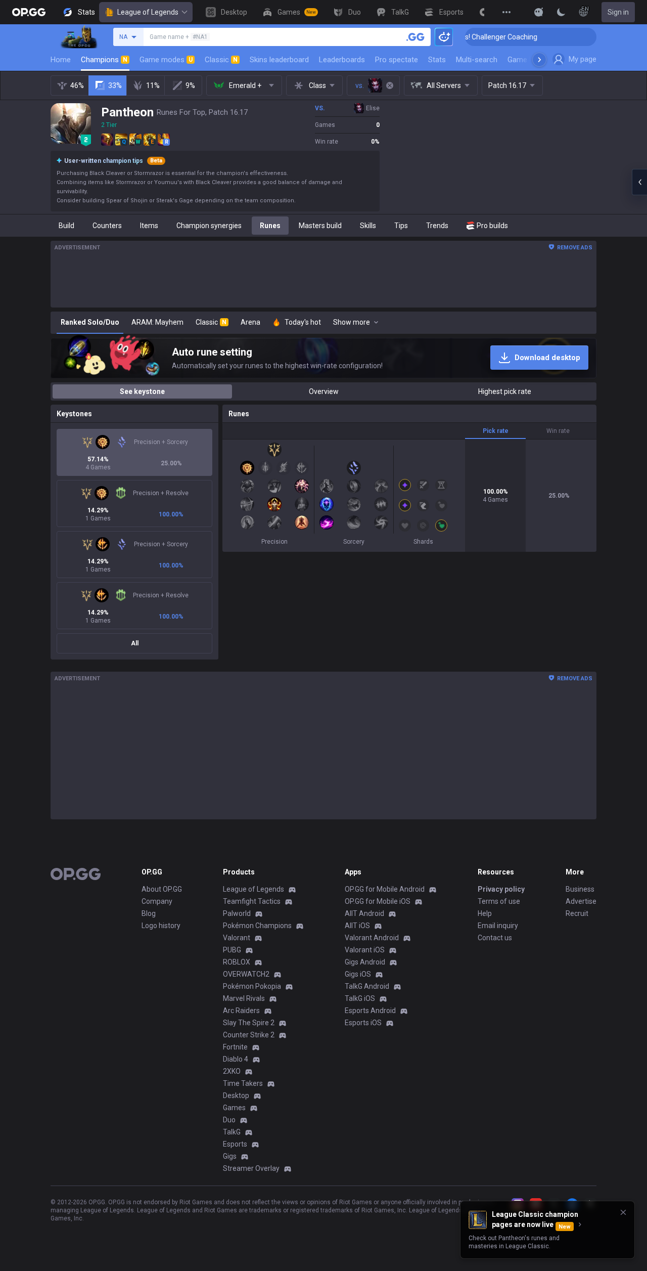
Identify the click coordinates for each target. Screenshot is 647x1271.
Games (234, 1108)
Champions (104, 59)
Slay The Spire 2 (248, 1023)
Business (580, 889)
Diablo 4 (235, 1059)
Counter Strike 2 (248, 1035)
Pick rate (496, 430)
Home (61, 59)
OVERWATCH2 (246, 974)
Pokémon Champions (257, 926)
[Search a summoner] (415, 37)
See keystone (142, 391)
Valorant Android (372, 938)
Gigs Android (365, 962)
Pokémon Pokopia (252, 986)
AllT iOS (357, 926)
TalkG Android (367, 986)
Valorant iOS (365, 950)
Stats (437, 59)
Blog (149, 913)
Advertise (581, 901)
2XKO (232, 1071)
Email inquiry (498, 926)
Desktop (236, 1095)
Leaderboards (342, 59)
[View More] (506, 12)
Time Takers (243, 1083)
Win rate (558, 430)
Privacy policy (501, 889)
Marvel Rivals (244, 998)
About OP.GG (162, 889)
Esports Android (370, 1010)
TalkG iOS (360, 998)
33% (115, 85)
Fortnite (235, 1047)
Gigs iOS (358, 974)
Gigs (230, 1156)
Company (157, 901)
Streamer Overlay (251, 1168)
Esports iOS (363, 1023)
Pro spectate (396, 59)
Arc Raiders (241, 1010)
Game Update (529, 59)
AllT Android (364, 913)
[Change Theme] (561, 12)
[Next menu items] (539, 60)
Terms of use (499, 901)
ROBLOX (236, 962)
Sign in (618, 12)
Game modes (166, 59)
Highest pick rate (504, 391)
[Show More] (539, 12)
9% (190, 85)
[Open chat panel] (639, 182)
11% (153, 85)
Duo (229, 1120)
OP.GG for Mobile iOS (377, 901)
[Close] (623, 1212)
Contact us (495, 938)
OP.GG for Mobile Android (385, 889)
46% (77, 85)
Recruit (577, 913)
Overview (324, 391)
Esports (235, 1144)
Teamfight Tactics (252, 901)
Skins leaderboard (279, 59)
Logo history (161, 926)
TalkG (232, 1132)
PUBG (232, 950)
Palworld (237, 913)
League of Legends (147, 12)
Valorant (236, 938)
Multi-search (476, 59)
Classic (221, 59)
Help (485, 913)
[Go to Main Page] (29, 12)
